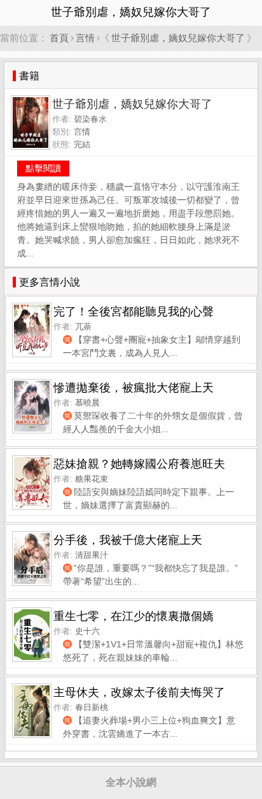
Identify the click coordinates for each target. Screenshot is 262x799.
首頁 (59, 37)
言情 (85, 37)
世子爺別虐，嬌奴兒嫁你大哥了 (178, 37)
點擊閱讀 (43, 168)
